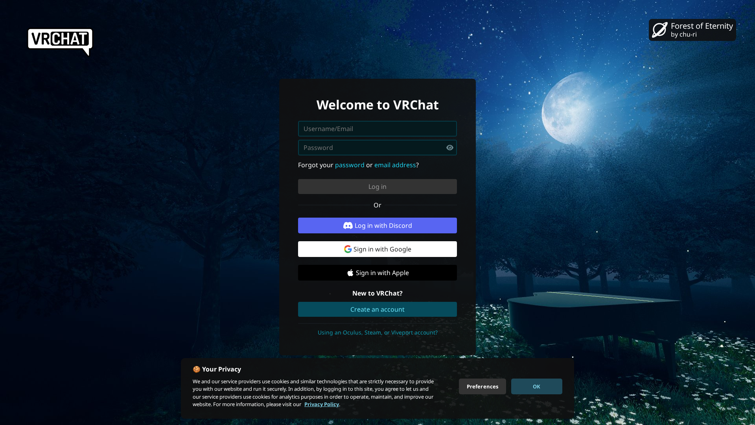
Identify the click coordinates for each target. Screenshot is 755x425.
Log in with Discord (383, 225)
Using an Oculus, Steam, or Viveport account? (378, 332)
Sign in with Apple (382, 272)
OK (536, 386)
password (350, 165)
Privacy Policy (321, 404)
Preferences (482, 386)
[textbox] (377, 147)
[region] (377, 388)
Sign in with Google (382, 249)
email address (395, 165)
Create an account (377, 309)
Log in (377, 186)
